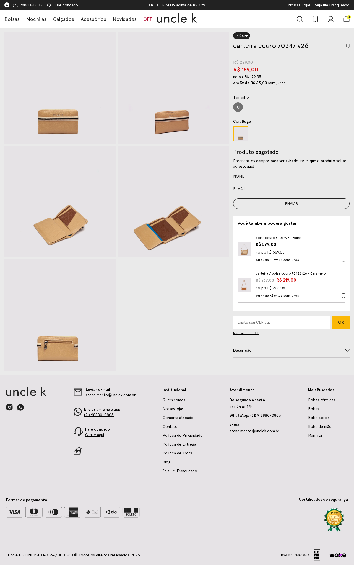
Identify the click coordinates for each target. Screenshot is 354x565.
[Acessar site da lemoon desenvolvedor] (303, 555)
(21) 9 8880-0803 (255, 415)
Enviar (291, 203)
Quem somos (174, 400)
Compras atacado (178, 417)
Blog (167, 462)
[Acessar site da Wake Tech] (337, 555)
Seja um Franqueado (332, 5)
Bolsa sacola (319, 417)
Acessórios (93, 19)
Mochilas (36, 19)
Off (147, 19)
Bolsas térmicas (321, 400)
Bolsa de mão (320, 426)
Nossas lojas (173, 409)
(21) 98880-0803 (27, 5)
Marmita (315, 435)
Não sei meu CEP (246, 333)
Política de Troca (178, 453)
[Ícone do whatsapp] (20, 407)
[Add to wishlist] (348, 46)
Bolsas (12, 19)
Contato (170, 426)
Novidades (125, 19)
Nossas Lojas (299, 5)
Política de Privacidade (182, 435)
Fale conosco (66, 5)
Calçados (63, 19)
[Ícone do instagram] (9, 407)
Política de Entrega (179, 444)
